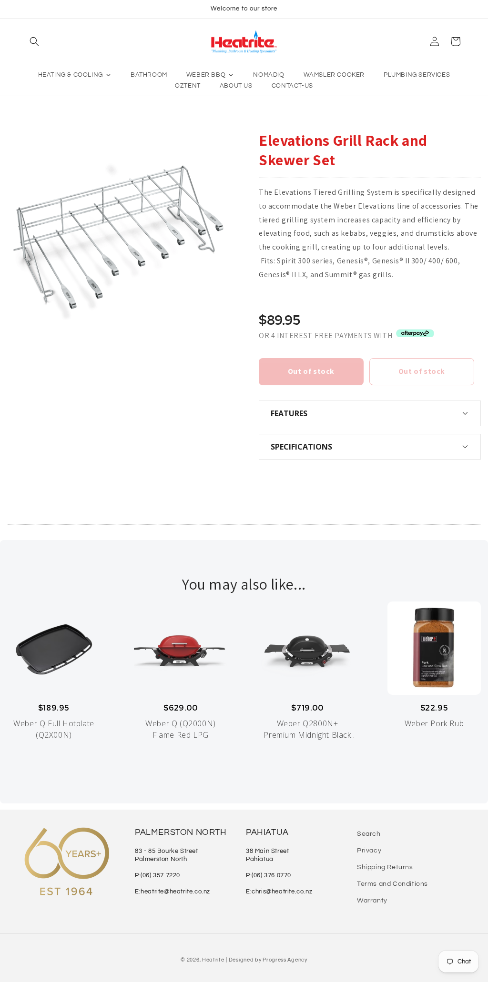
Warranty (372, 900)
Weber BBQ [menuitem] (205, 74)
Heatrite (213, 959)
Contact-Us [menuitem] (292, 85)
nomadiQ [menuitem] (268, 74)
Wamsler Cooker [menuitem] (334, 74)
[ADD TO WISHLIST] (20, 484)
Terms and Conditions (392, 884)
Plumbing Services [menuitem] (417, 74)
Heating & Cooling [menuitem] (70, 74)
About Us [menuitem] (236, 85)
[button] (34, 41)
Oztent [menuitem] (188, 85)
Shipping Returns (385, 867)
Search (369, 834)
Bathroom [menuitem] (149, 74)
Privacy (369, 850)
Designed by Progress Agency (268, 959)
